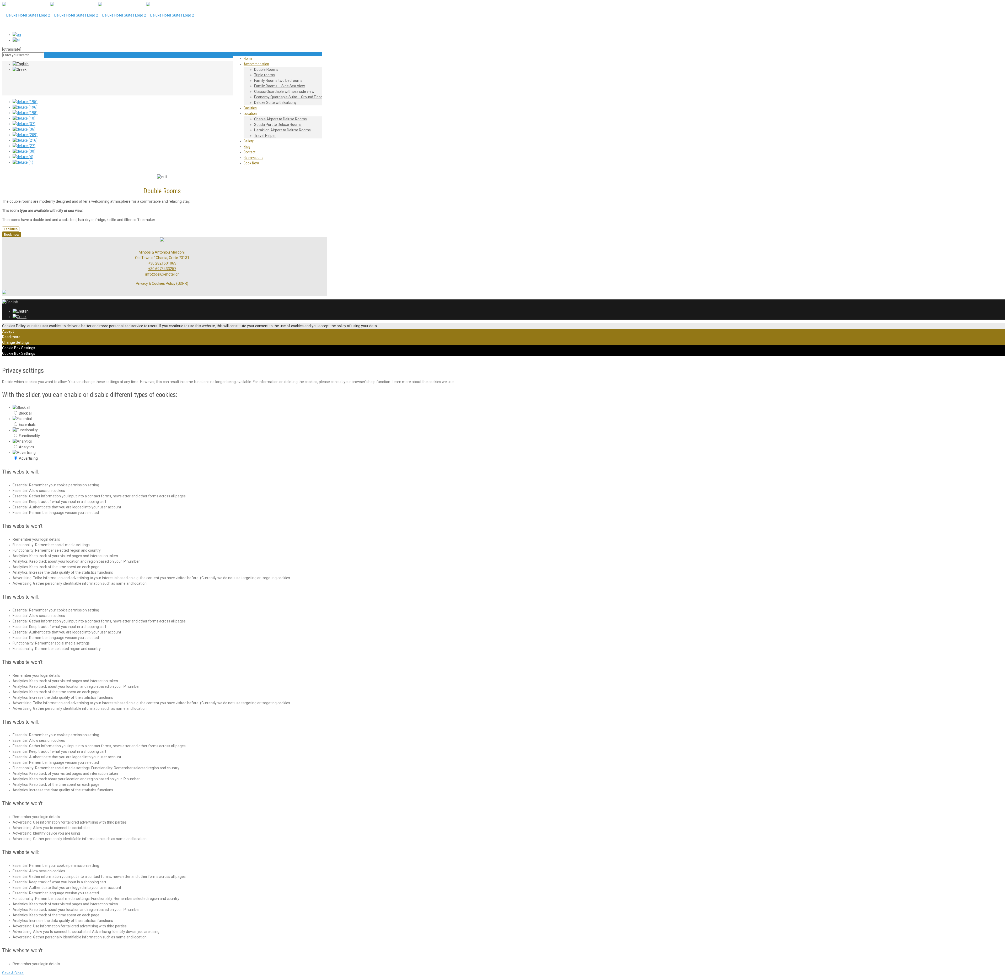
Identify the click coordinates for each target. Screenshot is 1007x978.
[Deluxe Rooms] (98, 15)
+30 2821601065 (162, 263)
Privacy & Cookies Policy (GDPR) (162, 283)
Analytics (26, 447)
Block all (25, 413)
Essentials (27, 424)
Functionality (29, 436)
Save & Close (13, 973)
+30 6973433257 (162, 269)
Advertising (28, 458)
